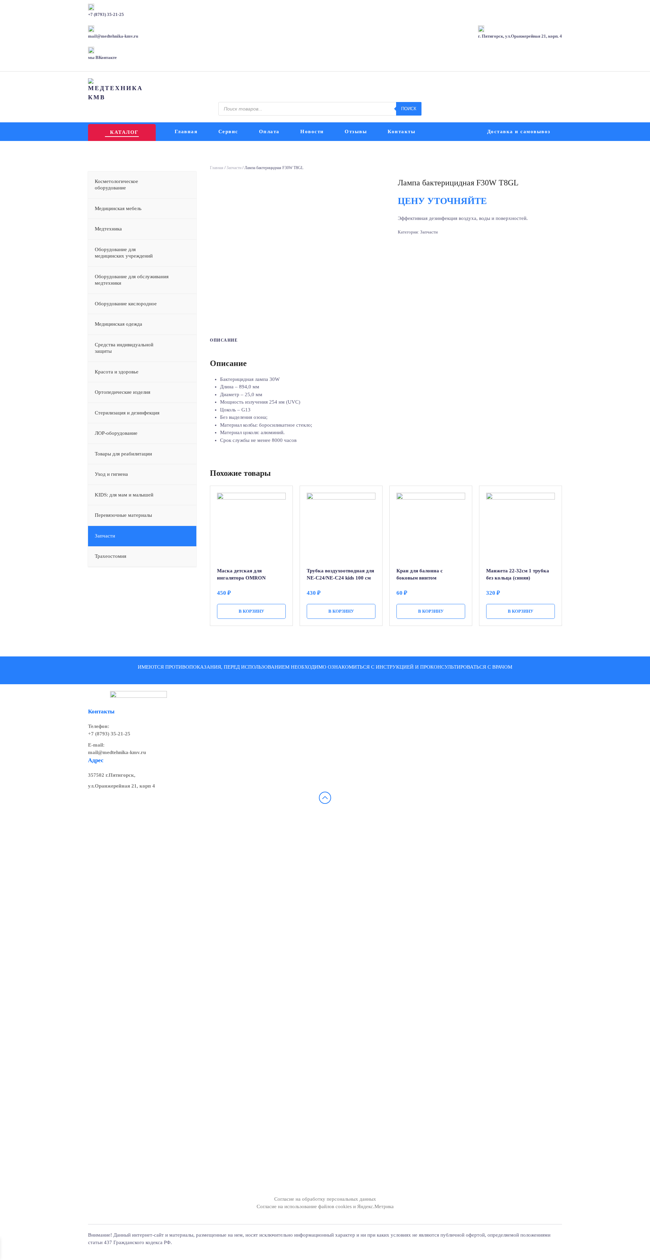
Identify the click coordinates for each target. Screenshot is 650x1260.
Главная (186, 131)
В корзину (251, 611)
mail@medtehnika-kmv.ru (117, 752)
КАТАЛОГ (124, 132)
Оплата (269, 131)
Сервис (228, 131)
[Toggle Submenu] (184, 184)
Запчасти (233, 167)
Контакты (401, 131)
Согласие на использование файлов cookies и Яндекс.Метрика (325, 1206)
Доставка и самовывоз (518, 131)
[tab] (220, 340)
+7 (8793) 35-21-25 (109, 733)
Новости (312, 131)
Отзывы (356, 131)
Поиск (408, 108)
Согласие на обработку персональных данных (325, 1199)
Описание (224, 340)
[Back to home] (116, 90)
